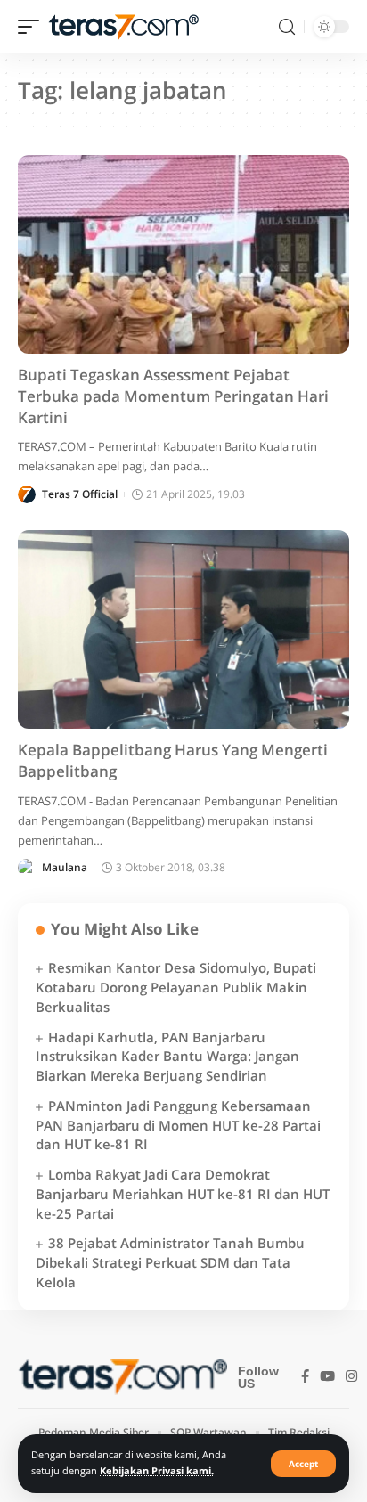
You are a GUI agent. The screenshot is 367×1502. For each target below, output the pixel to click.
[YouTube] (327, 1377)
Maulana (64, 867)
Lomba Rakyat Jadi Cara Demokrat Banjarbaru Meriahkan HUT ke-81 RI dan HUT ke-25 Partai (183, 1193)
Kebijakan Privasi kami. (157, 1471)
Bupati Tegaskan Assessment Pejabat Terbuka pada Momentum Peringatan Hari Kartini (173, 396)
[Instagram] (351, 1377)
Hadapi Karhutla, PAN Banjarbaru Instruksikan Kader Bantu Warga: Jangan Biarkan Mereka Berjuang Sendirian (167, 1056)
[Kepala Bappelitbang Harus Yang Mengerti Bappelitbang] (183, 629)
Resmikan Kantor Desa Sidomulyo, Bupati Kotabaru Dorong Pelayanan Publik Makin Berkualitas (176, 987)
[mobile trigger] (33, 27)
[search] (286, 27)
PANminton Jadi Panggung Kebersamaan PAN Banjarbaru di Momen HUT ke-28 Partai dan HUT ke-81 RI (178, 1125)
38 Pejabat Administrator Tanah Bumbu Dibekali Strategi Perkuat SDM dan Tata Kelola (170, 1262)
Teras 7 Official (80, 494)
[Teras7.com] (123, 27)
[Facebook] (305, 1377)
